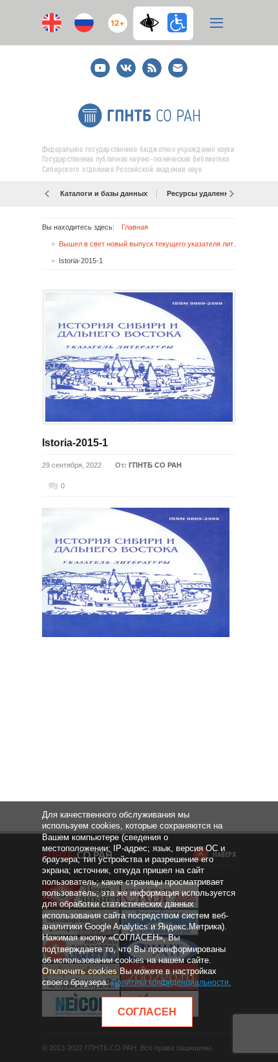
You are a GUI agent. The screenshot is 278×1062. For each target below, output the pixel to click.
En (51, 22)
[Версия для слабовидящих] (153, 22)
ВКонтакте (126, 62)
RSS (150, 62)
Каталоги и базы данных (103, 193)
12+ (115, 18)
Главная (135, 227)
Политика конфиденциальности (170, 982)
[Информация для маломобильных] (177, 22)
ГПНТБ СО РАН (155, 465)
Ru (84, 22)
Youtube (100, 62)
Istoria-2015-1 (75, 442)
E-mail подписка (177, 68)
